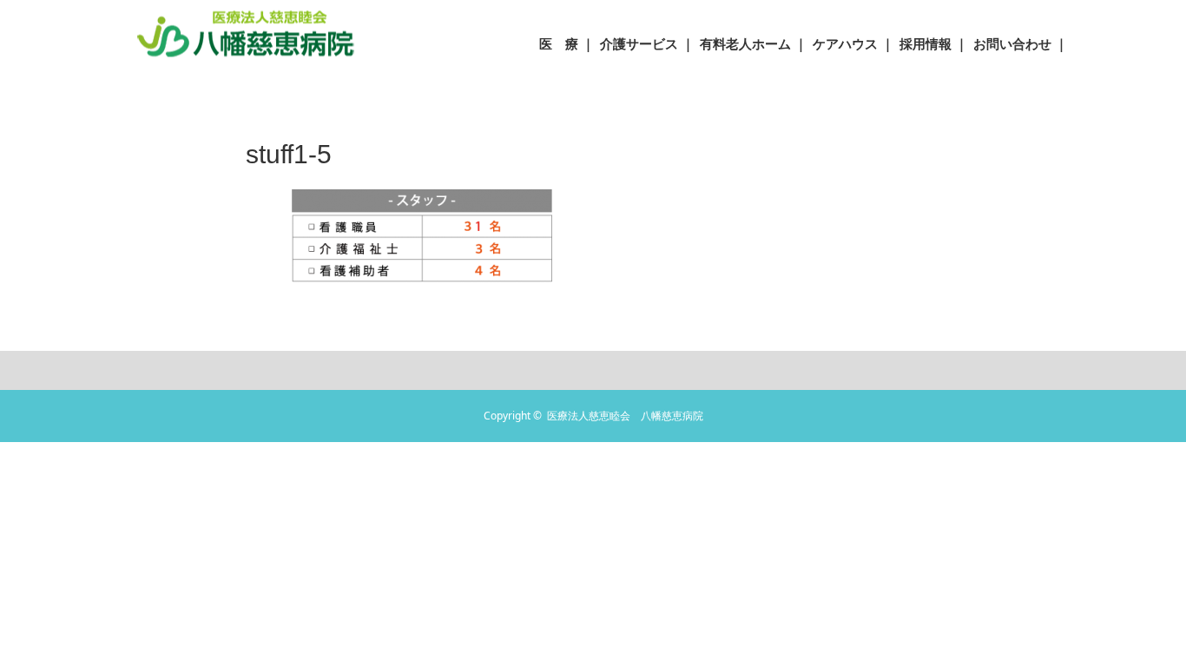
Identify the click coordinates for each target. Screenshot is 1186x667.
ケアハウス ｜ (853, 43)
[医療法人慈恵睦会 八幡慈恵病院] (245, 32)
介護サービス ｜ (647, 43)
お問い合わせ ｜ (1020, 43)
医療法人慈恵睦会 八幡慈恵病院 (625, 415)
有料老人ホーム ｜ (753, 43)
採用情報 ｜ (933, 43)
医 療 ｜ (567, 43)
